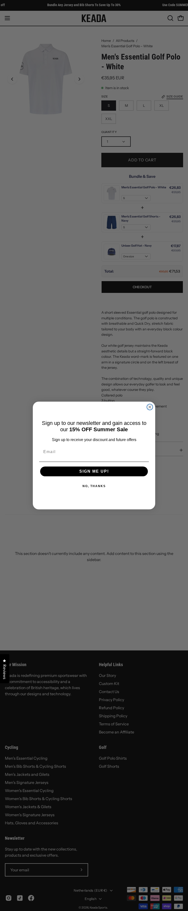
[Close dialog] (150, 407)
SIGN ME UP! (94, 471)
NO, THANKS (94, 486)
